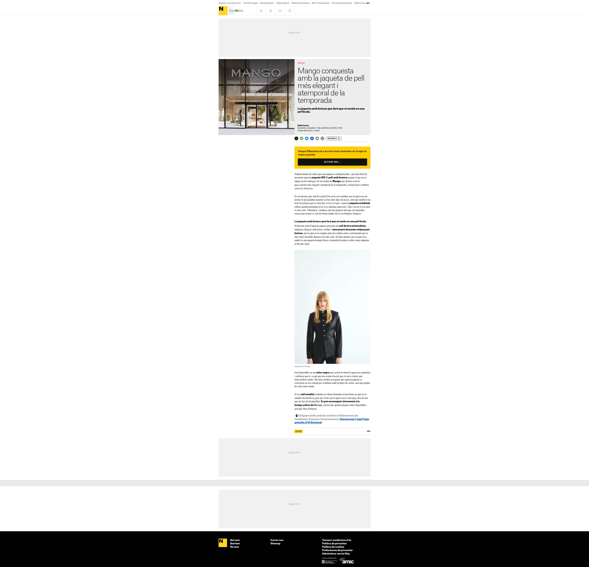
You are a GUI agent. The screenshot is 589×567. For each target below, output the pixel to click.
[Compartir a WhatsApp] (301, 138)
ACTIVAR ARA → (332, 162)
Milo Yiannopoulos (321, 3)
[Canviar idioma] (280, 10)
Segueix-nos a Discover (230, 3)
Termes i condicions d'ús (336, 540)
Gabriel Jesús (360, 3)
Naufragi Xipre (267, 3)
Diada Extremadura (301, 3)
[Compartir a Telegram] (307, 138)
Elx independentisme (342, 3)
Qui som (235, 540)
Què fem (235, 543)
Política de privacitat (334, 543)
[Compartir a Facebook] (312, 138)
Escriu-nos (277, 540)
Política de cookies (333, 547)
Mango (318, 405)
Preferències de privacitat (337, 550)
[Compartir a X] (296, 138)
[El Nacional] (223, 10)
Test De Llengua (250, 3)
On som (234, 547)
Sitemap (275, 543)
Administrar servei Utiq (336, 554)
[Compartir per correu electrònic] (317, 138)
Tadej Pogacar (282, 3)
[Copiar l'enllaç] (322, 138)
